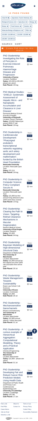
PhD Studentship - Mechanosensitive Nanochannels (12, 306)
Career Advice (5, 409)
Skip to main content (8, 2)
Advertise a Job (5, 415)
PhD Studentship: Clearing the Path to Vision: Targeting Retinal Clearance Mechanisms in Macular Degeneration (12, 216)
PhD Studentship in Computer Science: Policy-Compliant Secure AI (12, 183)
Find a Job (4, 404)
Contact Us (16, 406)
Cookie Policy (27, 409)
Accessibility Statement (30, 412)
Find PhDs (4, 406)
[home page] (18, 8)
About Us (16, 404)
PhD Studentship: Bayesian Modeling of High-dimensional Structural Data (13, 246)
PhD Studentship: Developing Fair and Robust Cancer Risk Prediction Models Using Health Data (13, 375)
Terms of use (27, 404)
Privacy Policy (27, 406)
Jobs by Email (5, 412)
